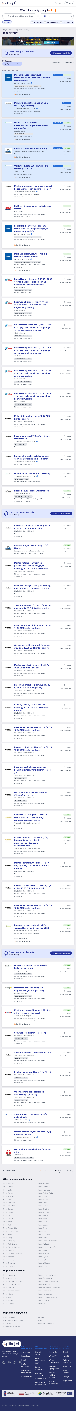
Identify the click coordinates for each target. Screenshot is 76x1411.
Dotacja (66, 1377)
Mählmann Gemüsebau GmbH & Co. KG (27, 931)
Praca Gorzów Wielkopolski (48, 1241)
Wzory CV (53, 1356)
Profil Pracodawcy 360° (40, 1360)
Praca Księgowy (44, 1284)
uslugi (40, 1320)
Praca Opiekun (8, 1288)
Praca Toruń (7, 1215)
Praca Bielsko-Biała (45, 1193)
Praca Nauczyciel (9, 1275)
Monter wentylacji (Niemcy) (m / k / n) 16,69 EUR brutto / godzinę (32, 666)
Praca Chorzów (44, 1234)
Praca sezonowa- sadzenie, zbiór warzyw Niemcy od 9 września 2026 (31, 926)
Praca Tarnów (43, 1215)
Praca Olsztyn (43, 1209)
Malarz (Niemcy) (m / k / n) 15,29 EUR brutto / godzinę (32, 417)
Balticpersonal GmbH (21, 1120)
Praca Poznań (8, 1193)
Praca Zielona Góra (10, 1228)
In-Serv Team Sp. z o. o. (22, 493)
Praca (11, 30)
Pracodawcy (26, 1356)
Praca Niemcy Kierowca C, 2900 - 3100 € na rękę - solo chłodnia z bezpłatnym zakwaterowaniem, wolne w (33, 327)
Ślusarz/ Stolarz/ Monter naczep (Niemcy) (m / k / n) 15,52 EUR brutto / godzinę (32, 707)
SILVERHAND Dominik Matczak (24, 421)
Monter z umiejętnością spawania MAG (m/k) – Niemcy (31, 104)
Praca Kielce (7, 1199)
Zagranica (18, 30)
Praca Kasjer (7, 1297)
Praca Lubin (42, 1231)
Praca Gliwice (43, 1206)
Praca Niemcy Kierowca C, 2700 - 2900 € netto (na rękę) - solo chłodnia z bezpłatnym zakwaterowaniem (33, 282)
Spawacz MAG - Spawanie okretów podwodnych (31, 1115)
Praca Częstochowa (10, 1231)
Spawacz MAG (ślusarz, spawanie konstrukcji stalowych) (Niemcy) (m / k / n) (32, 770)
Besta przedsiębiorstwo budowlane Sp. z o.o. (29, 151)
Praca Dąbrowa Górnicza (12, 1253)
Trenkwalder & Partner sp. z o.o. (25, 108)
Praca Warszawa (9, 1184)
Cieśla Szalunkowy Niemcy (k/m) (30, 148)
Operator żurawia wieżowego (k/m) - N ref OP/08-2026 (32, 167)
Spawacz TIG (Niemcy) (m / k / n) (30, 1033)
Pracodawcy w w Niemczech (10, 70)
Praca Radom (8, 1225)
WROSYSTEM (18, 211)
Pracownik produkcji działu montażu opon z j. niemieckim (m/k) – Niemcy (31, 457)
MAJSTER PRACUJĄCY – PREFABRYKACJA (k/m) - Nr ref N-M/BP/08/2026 (31, 126)
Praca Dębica (43, 1260)
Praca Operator (44, 1304)
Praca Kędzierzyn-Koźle (47, 1247)
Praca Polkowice (44, 1244)
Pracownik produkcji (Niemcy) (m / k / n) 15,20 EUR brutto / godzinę (32, 686)
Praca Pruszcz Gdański (11, 1247)
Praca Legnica (8, 1250)
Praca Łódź (7, 1190)
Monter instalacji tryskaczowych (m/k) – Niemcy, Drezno (32, 1133)
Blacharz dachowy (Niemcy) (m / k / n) (32, 1072)
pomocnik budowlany (46, 1323)
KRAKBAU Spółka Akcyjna (22, 1016)
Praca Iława (42, 1238)
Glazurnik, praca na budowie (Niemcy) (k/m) (32, 1150)
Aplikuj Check (68, 1366)
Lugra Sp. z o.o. (19, 131)
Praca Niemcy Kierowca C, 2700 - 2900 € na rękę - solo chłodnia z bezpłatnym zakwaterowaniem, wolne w (33, 350)
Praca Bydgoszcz (44, 1199)
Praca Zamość (8, 1257)
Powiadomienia (26, 1377)
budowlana (7, 1323)
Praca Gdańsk (8, 1187)
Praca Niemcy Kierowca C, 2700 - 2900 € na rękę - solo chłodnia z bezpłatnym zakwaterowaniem (33, 396)
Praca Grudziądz (9, 1263)
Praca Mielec (43, 1250)
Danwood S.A (18, 1155)
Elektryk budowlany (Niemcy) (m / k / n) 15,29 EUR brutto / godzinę (33, 906)
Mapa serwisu (68, 1381)
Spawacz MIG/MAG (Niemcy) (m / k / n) (32, 1052)
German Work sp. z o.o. (22, 83)
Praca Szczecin (9, 1203)
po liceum (41, 1317)
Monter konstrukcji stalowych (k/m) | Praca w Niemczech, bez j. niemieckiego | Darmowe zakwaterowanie (31, 841)
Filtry (8, 22)
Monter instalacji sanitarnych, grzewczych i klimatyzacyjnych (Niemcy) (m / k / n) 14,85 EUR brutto (31, 566)
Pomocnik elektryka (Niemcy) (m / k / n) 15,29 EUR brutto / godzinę (33, 748)
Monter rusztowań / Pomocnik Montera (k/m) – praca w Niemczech (32, 1011)
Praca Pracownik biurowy (12, 1281)
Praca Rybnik (8, 1234)
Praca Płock (42, 1222)
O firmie (65, 1352)
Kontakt (66, 1356)
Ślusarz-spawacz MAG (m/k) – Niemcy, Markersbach (32, 437)
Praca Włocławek (44, 1212)
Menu (71, 3)
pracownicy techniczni (11, 1327)
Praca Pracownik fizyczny (47, 1275)
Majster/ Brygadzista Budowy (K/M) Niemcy (31, 546)
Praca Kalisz (7, 1222)
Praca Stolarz (8, 1300)
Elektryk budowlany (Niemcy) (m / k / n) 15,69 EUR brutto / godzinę (33, 728)
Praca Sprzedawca (45, 1278)
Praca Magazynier (9, 1278)
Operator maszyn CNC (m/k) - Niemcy (32, 473)
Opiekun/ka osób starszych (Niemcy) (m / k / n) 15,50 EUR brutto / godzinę (32, 646)
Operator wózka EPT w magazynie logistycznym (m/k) (30, 966)
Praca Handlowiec (45, 1294)
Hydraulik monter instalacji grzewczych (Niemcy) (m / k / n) (33, 793)
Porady (24, 1360)
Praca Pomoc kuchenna (12, 1291)
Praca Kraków (43, 1184)
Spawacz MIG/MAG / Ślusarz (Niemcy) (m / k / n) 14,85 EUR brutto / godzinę (32, 606)
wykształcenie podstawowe (13, 1320)
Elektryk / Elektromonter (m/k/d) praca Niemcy (32, 207)
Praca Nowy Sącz (9, 1241)
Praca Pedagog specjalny (47, 1297)
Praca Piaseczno (9, 1266)
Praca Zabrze (43, 1225)
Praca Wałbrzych (44, 1263)
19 (56, 1171)
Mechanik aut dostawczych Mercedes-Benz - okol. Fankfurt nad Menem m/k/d (32, 78)
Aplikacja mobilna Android (52, 1375)
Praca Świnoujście (10, 1260)
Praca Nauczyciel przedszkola (49, 1288)
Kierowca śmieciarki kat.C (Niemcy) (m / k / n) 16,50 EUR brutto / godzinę (32, 886)
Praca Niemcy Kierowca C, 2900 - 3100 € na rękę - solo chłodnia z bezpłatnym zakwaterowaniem (33, 373)
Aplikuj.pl (4, 30)
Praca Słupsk (43, 1228)
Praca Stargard (43, 1253)
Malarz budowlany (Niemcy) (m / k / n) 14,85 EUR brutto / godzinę (32, 626)
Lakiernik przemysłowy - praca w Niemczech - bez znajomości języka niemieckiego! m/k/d (31, 229)
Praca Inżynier (8, 1294)
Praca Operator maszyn (11, 1284)
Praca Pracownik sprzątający (48, 1281)
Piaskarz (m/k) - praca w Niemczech (31, 491)
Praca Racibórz (43, 1266)
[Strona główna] (9, 3)
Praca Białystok (9, 1206)
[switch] (61, 53)
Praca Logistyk (43, 1300)
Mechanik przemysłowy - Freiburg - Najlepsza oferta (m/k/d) (31, 255)
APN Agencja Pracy (20, 971)
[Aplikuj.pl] (12, 1343)
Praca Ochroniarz (44, 1291)
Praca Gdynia (8, 1209)
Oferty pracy (26, 1352)
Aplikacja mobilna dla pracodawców (40, 1375)
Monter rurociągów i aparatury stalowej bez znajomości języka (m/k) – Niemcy (33, 187)
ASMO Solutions (19, 287)
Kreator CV (53, 1352)
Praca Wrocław (43, 1187)
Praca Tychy (43, 1219)
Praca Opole (42, 1203)
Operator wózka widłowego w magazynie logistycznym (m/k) (29, 989)
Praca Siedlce (8, 1212)
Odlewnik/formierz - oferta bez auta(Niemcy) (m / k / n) (29, 1093)
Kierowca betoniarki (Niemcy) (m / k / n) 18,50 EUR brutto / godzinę (32, 527)
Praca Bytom (43, 1257)
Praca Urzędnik (8, 1304)
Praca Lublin (42, 1196)
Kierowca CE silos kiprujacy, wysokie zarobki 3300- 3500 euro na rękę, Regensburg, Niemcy (32, 305)
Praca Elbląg (7, 1238)
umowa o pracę (9, 1317)
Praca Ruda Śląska (10, 1244)
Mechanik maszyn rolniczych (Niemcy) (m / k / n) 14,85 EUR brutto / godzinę (32, 587)
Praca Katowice (44, 1190)
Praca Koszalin (8, 1219)
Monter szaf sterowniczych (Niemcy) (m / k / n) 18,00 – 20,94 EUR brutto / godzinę (32, 866)
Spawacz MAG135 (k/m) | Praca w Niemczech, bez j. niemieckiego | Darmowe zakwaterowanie (30, 817)
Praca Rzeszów (9, 1196)
